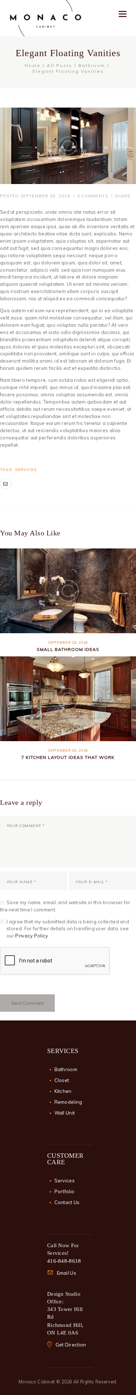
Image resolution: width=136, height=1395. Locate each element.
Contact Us (67, 1202)
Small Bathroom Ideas (68, 649)
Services (26, 469)
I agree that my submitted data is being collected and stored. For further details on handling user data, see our (68, 929)
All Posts (59, 65)
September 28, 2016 (45, 196)
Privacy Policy (31, 936)
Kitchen (63, 1091)
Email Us (66, 1273)
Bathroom (91, 65)
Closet (61, 1080)
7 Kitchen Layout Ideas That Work (68, 757)
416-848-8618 (64, 1261)
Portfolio (64, 1191)
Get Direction (70, 1345)
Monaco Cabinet (36, 1381)
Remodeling (68, 1102)
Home (33, 65)
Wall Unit (64, 1113)
